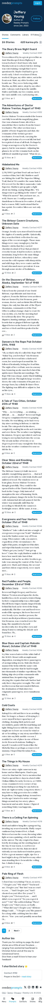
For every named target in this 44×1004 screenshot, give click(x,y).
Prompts (12, 1002)
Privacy (17, 993)
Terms (10, 993)
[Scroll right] (40, 35)
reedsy (12, 3)
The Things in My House (16, 761)
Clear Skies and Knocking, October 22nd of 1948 (17, 462)
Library (25, 35)
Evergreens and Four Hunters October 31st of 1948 (19, 521)
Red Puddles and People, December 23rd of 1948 (16, 583)
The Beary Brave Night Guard (19, 49)
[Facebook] (36, 987)
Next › (17, 931)
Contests (23, 1002)
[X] (25, 987)
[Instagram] (29, 987)
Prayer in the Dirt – (17, 976)
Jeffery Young (11, 53)
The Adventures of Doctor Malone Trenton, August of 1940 (21, 107)
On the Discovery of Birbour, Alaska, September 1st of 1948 (20, 281)
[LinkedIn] (33, 987)
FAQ (4, 993)
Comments (15, 35)
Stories (33, 1002)
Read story (37, 98)
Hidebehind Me (10, 164)
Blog (40, 1002)
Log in (37, 3)
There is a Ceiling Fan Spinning (20, 817)
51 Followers (36, 35)
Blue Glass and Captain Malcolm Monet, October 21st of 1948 (21, 645)
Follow (36, 18)
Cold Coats (8, 705)
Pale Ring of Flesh (12, 873)
